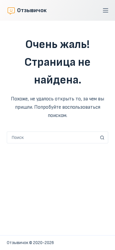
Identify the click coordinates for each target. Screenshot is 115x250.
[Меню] (105, 10)
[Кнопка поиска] (102, 137)
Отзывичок (32, 10)
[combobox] (51, 137)
